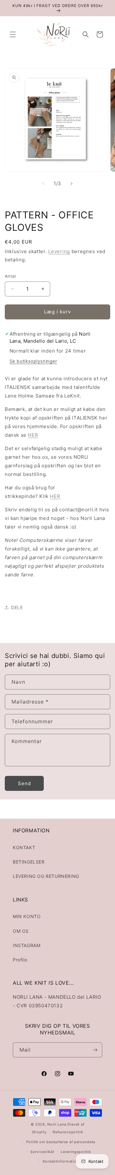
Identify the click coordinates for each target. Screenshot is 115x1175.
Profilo (20, 959)
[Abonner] (95, 1049)
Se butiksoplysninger (33, 361)
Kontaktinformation (61, 1161)
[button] (13, 34)
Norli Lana (56, 1124)
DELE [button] (17, 607)
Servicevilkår (42, 1151)
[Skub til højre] (72, 184)
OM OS (21, 931)
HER (33, 435)
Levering (59, 251)
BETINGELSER (29, 862)
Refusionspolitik (68, 1132)
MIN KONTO (27, 916)
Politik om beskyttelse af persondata (60, 1142)
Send (24, 783)
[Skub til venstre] (43, 184)
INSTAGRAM (26, 945)
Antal (10, 276)
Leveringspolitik (76, 1151)
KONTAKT (24, 847)
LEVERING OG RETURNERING (46, 876)
